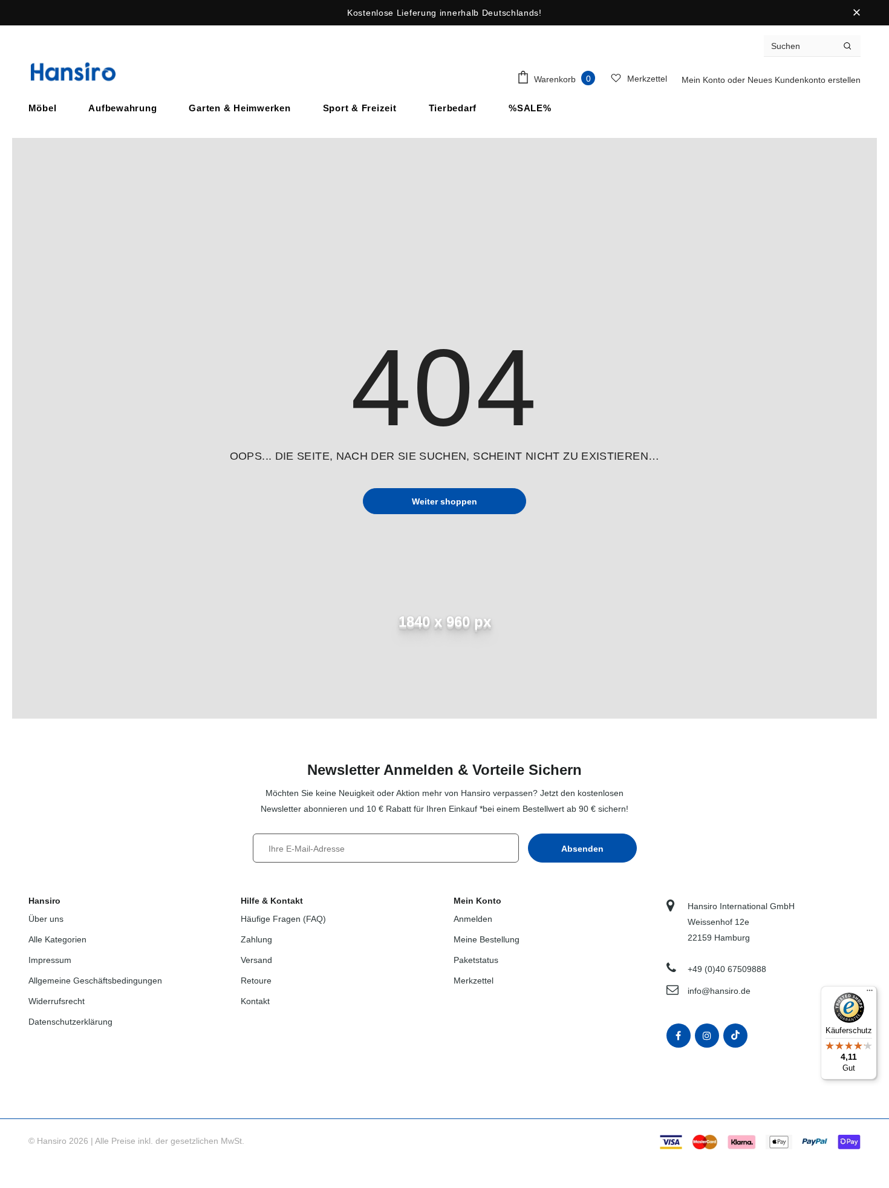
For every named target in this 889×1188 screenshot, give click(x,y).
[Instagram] (707, 1035)
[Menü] (869, 993)
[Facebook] (678, 1035)
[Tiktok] (735, 1035)
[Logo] (73, 71)
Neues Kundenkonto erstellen (804, 80)
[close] (856, 13)
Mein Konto (705, 80)
